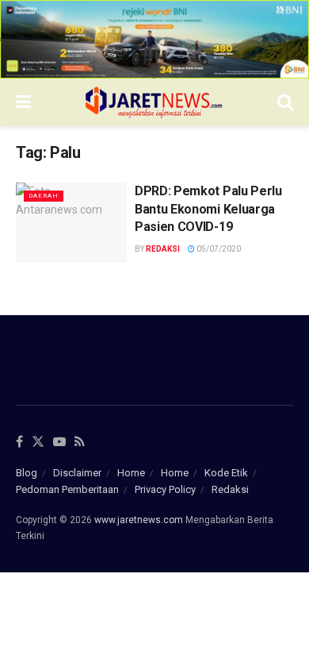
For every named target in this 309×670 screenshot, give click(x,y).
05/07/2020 (218, 249)
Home (131, 473)
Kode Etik (226, 473)
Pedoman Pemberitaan (67, 489)
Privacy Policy (165, 489)
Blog (26, 473)
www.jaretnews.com (138, 520)
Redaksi (163, 249)
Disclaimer (77, 473)
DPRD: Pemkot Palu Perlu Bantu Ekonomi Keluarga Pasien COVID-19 (208, 208)
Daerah (44, 195)
